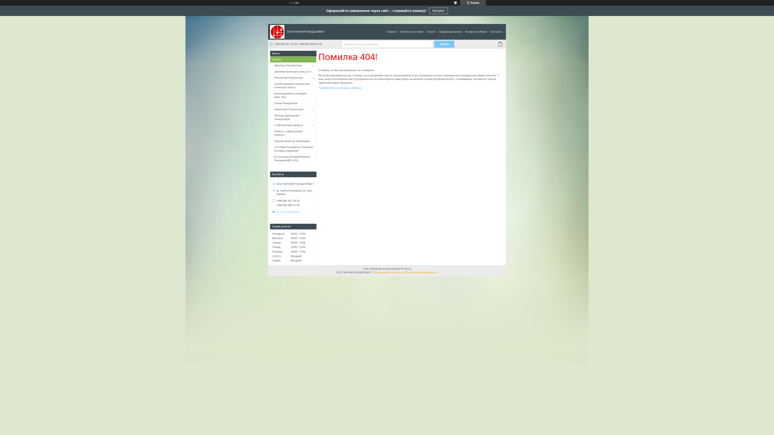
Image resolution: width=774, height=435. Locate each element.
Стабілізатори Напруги (288, 125)
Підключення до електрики (292, 141)
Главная (391, 31)
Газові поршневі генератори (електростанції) (292, 85)
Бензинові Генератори (288, 77)
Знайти (444, 44)
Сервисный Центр (450, 31)
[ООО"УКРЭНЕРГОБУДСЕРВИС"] (277, 31)
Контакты (496, 31)
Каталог (438, 10)
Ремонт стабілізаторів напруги (288, 133)
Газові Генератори (285, 103)
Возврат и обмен (476, 31)
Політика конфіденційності (422, 272)
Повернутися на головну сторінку (339, 88)
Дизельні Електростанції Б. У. (293, 71)
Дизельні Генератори (288, 65)
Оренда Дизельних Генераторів (287, 117)
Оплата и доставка (411, 31)
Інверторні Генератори (288, 109)
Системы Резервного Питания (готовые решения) (293, 148)
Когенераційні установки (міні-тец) (290, 95)
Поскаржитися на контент (389, 272)
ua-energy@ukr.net (288, 211)
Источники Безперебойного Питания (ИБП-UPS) (292, 158)
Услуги (431, 31)
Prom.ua (406, 268)
